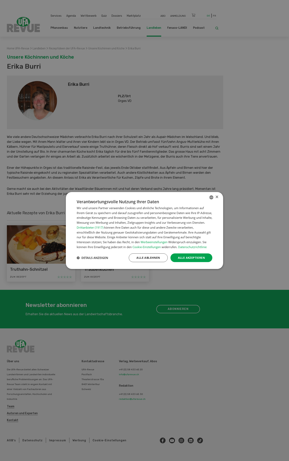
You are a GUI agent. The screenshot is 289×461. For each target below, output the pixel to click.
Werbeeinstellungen (154, 242)
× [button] (216, 197)
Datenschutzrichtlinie (192, 247)
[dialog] (144, 230)
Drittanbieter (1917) (90, 227)
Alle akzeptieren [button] (191, 258)
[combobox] (211, 197)
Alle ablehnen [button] (148, 258)
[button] (92, 258)
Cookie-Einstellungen (147, 247)
